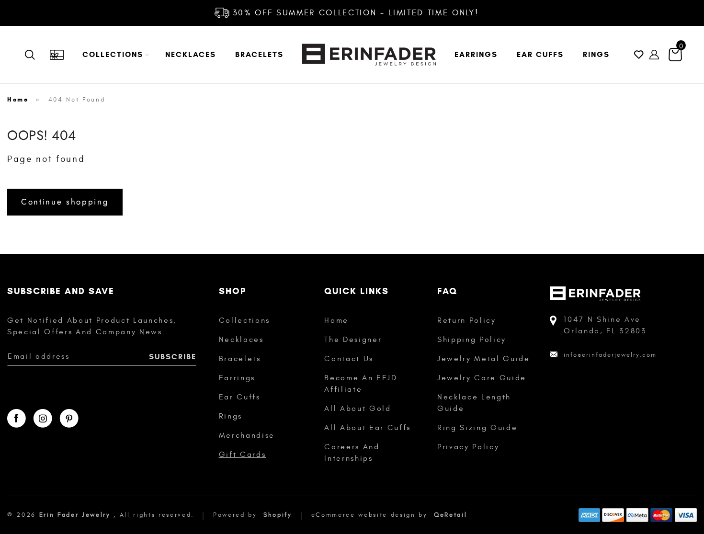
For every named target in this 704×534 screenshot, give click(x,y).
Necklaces (241, 339)
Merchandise (247, 435)
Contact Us (349, 358)
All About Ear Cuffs (367, 427)
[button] (114, 54)
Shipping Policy (471, 339)
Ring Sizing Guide (477, 427)
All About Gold (357, 408)
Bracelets (240, 358)
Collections (244, 320)
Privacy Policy (468, 447)
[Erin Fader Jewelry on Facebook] (16, 418)
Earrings (237, 378)
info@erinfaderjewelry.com (610, 355)
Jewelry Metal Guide (483, 358)
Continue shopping (65, 201)
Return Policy (466, 320)
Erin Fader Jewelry (75, 515)
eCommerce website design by (371, 515)
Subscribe (172, 356)
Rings (230, 416)
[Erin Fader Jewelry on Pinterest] (69, 418)
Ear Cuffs (240, 397)
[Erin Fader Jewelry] (369, 55)
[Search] (37, 54)
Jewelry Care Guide (481, 378)
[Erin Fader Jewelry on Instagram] (42, 418)
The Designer (353, 339)
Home (18, 99)
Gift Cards (242, 454)
